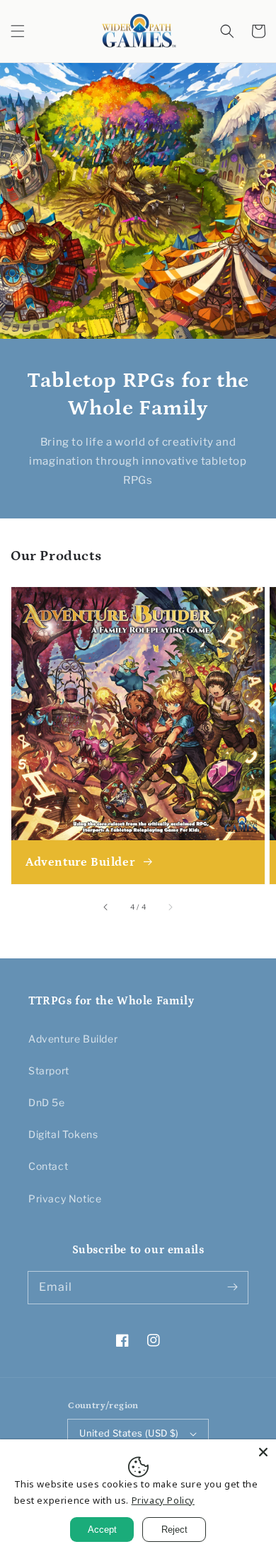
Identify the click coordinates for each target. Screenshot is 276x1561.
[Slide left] (106, 907)
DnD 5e (46, 1102)
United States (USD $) (128, 1433)
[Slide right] (169, 907)
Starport (48, 1070)
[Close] (263, 1452)
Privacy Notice (64, 1198)
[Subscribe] (232, 1287)
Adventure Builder (72, 1039)
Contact (48, 1166)
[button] (17, 31)
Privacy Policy (163, 1500)
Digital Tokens (63, 1134)
